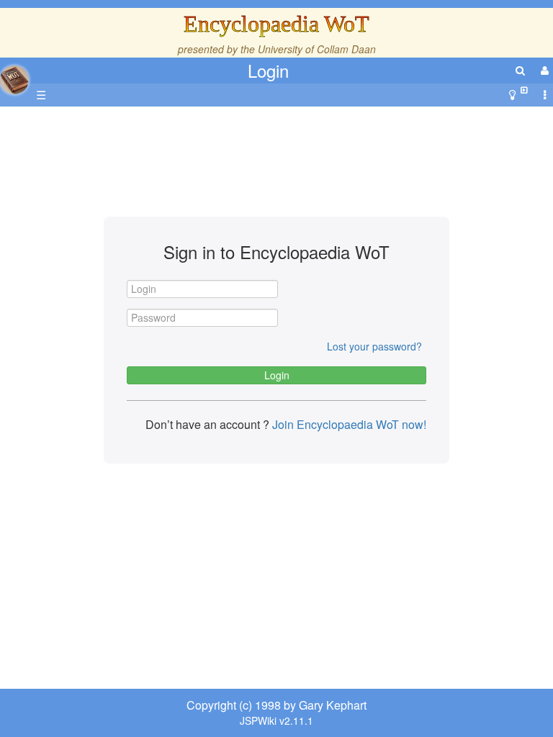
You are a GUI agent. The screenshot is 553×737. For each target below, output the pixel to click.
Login (268, 70)
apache (14, 79)
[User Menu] (543, 70)
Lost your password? (374, 346)
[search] (520, 70)
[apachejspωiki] (14, 76)
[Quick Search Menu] (520, 70)
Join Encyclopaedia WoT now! (347, 424)
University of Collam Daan (317, 49)
